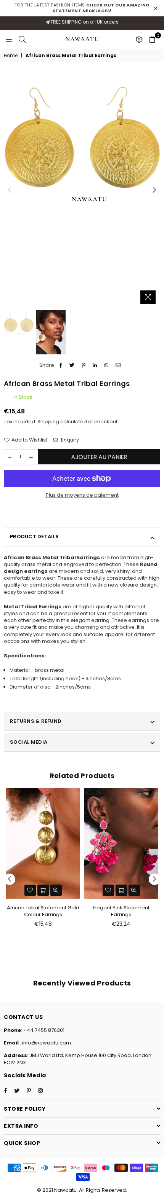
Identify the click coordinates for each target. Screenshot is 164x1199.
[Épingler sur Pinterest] (84, 365)
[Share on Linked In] (95, 365)
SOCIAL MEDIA (28, 742)
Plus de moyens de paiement (82, 495)
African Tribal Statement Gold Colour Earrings (43, 911)
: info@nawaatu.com (45, 1042)
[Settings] (139, 39)
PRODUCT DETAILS (34, 536)
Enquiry (69, 440)
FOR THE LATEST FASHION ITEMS (82, 8)
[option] (82, 147)
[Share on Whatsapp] (106, 365)
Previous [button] (9, 190)
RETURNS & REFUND (35, 721)
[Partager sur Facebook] (61, 365)
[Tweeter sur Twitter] (72, 365)
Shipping (48, 421)
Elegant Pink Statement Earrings (121, 911)
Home (11, 56)
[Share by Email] (118, 365)
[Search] (22, 39)
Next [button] (154, 190)
